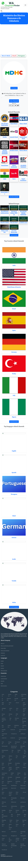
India (2, 683)
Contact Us (3, 655)
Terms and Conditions (5, 650)
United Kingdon (4, 678)
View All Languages (14, 607)
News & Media (6, 56)
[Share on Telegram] (15, 105)
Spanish (2, 665)
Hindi (2, 663)
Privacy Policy (3, 648)
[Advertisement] (14, 39)
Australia (2, 681)
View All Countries (14, 421)
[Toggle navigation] (25, 5)
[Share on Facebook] (10, 105)
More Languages (4, 670)
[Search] (1, 11)
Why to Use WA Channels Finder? (7, 645)
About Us (2, 643)
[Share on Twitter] (18, 105)
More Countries (4, 685)
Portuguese (21, 56)
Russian (2, 668)
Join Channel (14, 88)
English (2, 661)
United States (3, 676)
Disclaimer (3, 653)
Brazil (14, 56)
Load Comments (14, 235)
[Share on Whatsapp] (12, 105)
